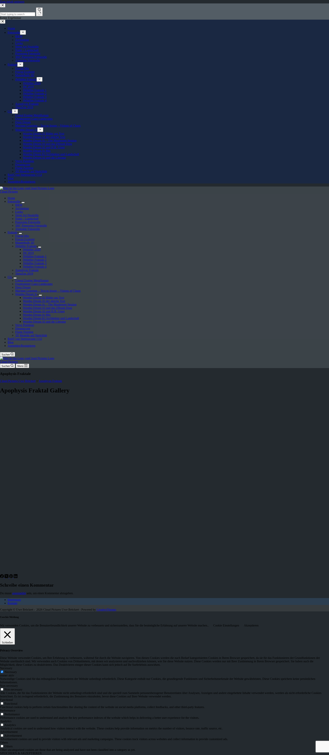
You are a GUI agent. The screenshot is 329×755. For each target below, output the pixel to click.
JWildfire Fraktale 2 (34, 259)
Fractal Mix (22, 235)
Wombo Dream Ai (26, 294)
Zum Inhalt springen (12, 1)
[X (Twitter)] (7, 577)
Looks (19, 211)
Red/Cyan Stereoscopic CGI (25, 338)
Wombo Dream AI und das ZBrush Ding (47, 308)
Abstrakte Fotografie (27, 229)
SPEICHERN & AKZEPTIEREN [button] (21, 753)
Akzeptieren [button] (251, 625)
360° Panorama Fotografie (31, 225)
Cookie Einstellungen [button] (226, 625)
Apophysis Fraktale (27, 270)
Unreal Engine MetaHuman (32, 280)
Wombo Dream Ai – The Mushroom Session (50, 304)
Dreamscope (22, 328)
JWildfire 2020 (32, 249)
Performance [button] (7, 710)
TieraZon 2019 (24, 273)
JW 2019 (28, 253)
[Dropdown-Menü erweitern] (23, 202)
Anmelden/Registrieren (21, 345)
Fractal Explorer (25, 239)
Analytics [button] (5, 721)
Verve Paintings (24, 325)
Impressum (14, 599)
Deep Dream (23, 287)
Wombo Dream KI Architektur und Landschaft (51, 318)
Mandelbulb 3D (24, 242)
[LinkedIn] (16, 577)
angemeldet (19, 593)
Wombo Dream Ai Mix (37, 314)
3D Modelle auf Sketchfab (31, 335)
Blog (11, 342)
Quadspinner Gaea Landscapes (34, 283)
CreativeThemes (106, 609)
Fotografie (14, 201)
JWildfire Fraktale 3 (34, 263)
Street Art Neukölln (27, 215)
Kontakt (12, 603)
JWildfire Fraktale (26, 246)
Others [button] (4, 742)
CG (10, 277)
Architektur (22, 208)
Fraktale (12, 232)
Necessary (11, 672)
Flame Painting (24, 332)
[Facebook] (2, 577)
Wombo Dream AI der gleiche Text (44, 301)
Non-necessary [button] (9, 685)
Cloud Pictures (9, 191)
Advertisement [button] (9, 731)
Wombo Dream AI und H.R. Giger (44, 311)
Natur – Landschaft (26, 218)
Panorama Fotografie (27, 222)
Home (11, 198)
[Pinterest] (11, 577)
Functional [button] (6, 699)
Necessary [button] (6, 668)
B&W (18, 205)
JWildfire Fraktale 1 (34, 256)
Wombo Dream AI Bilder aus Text (43, 297)
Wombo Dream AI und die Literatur (44, 321)
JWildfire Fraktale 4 (34, 266)
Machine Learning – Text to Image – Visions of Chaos (48, 290)
